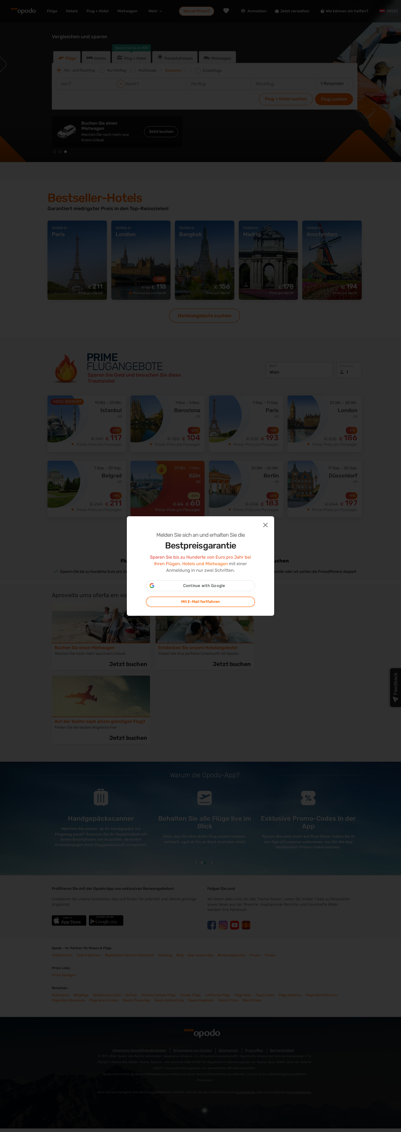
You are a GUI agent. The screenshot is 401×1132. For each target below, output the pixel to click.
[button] (265, 524)
